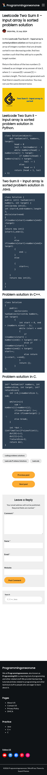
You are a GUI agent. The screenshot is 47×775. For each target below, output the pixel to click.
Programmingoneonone (23, 5)
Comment (9, 513)
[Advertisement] (23, 629)
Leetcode (35, 461)
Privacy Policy (13, 708)
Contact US (12, 705)
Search (7, 595)
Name (7, 541)
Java (9, 726)
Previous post (23, 475)
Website (8, 567)
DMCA (10, 711)
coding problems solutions (15, 456)
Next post (23, 484)
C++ (9, 729)
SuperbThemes (23, 771)
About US (11, 702)
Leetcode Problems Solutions (16, 461)
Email (7, 554)
